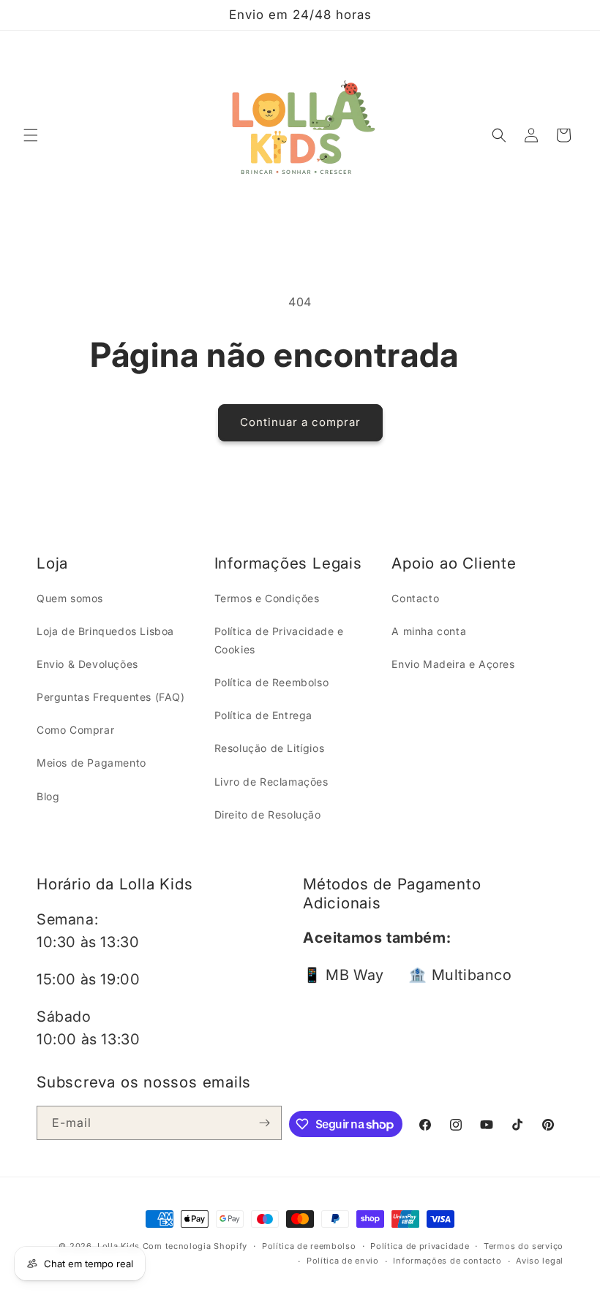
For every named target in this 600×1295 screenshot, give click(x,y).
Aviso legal (539, 1261)
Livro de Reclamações (271, 781)
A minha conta (428, 631)
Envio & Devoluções (87, 664)
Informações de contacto (447, 1261)
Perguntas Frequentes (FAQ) (111, 697)
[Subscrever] (265, 1123)
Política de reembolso (309, 1246)
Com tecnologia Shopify (195, 1246)
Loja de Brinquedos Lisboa (105, 631)
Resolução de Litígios (269, 748)
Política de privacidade (419, 1246)
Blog (48, 796)
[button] (31, 135)
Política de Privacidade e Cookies (279, 640)
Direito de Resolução (267, 814)
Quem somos (70, 598)
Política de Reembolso (271, 682)
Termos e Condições (267, 598)
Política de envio (343, 1261)
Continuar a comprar (300, 422)
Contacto (415, 598)
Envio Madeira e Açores (452, 664)
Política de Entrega (263, 715)
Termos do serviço (523, 1246)
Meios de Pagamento (91, 762)
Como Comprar (75, 730)
